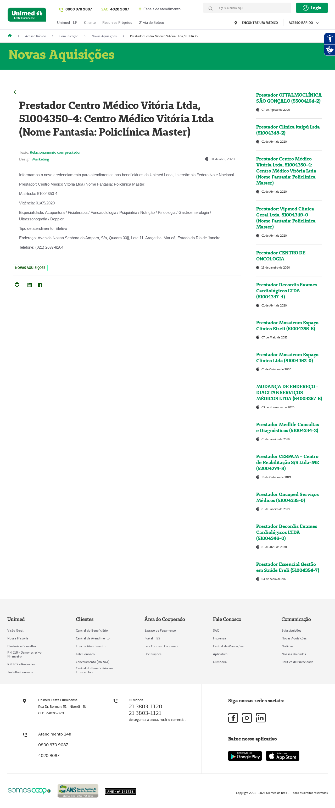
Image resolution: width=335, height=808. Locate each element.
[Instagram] (247, 718)
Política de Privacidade (297, 662)
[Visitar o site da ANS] (78, 790)
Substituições (291, 630)
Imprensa (219, 638)
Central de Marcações (228, 646)
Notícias (287, 646)
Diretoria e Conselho (21, 646)
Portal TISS (152, 638)
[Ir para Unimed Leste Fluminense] (27, 15)
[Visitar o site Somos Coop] (29, 790)
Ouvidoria (220, 662)
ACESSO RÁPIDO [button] (301, 23)
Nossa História (17, 638)
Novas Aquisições (294, 638)
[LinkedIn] (29, 284)
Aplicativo (220, 654)
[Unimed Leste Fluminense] (12, 36)
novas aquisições (30, 268)
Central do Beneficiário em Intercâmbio (94, 670)
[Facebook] (40, 284)
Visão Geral (15, 630)
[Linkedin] (261, 717)
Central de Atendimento (93, 638)
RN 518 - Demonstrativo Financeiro (24, 654)
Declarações (152, 654)
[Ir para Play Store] (245, 756)
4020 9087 (115, 9)
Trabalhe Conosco (20, 672)
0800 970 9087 (78, 9)
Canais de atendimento (162, 9)
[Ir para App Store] (282, 756)
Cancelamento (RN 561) (92, 662)
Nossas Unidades (294, 654)
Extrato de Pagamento (160, 630)
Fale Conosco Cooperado (161, 646)
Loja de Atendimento (90, 646)
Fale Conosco (85, 654)
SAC (216, 630)
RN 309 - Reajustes (21, 664)
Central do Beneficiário (92, 630)
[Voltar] (15, 91)
